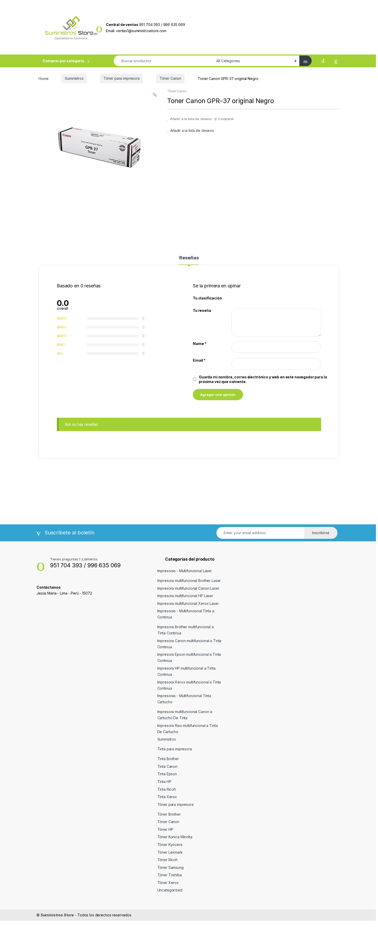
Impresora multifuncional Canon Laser (188, 588)
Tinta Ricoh (166, 789)
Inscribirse (320, 533)
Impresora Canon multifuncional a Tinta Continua (189, 644)
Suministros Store (57, 915)
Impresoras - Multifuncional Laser (184, 571)
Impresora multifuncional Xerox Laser (188, 603)
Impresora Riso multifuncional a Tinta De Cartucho (187, 728)
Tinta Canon (167, 766)
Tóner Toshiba (169, 875)
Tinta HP (164, 781)
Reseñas (189, 258)
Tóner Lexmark (170, 852)
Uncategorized (169, 890)
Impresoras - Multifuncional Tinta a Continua (185, 614)
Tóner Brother (169, 814)
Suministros (74, 78)
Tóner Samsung (170, 867)
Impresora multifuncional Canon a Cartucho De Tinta (184, 714)
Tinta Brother (168, 758)
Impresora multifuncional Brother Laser (189, 580)
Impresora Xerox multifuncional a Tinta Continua (189, 685)
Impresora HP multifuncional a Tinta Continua (186, 671)
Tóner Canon (170, 78)
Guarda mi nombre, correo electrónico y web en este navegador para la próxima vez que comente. (263, 379)
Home (43, 78)
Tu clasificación (207, 298)
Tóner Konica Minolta (174, 837)
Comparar (226, 119)
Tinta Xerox (167, 797)
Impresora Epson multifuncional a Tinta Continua (189, 657)
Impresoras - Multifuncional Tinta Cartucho (184, 699)
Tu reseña (202, 310)
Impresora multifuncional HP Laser (185, 596)
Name (199, 343)
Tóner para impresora (121, 78)
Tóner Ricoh (167, 860)
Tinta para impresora (174, 749)
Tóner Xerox (168, 882)
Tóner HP (165, 829)
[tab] (189, 260)
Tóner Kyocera (169, 844)
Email (199, 360)
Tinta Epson (167, 774)
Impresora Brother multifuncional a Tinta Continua (185, 630)
